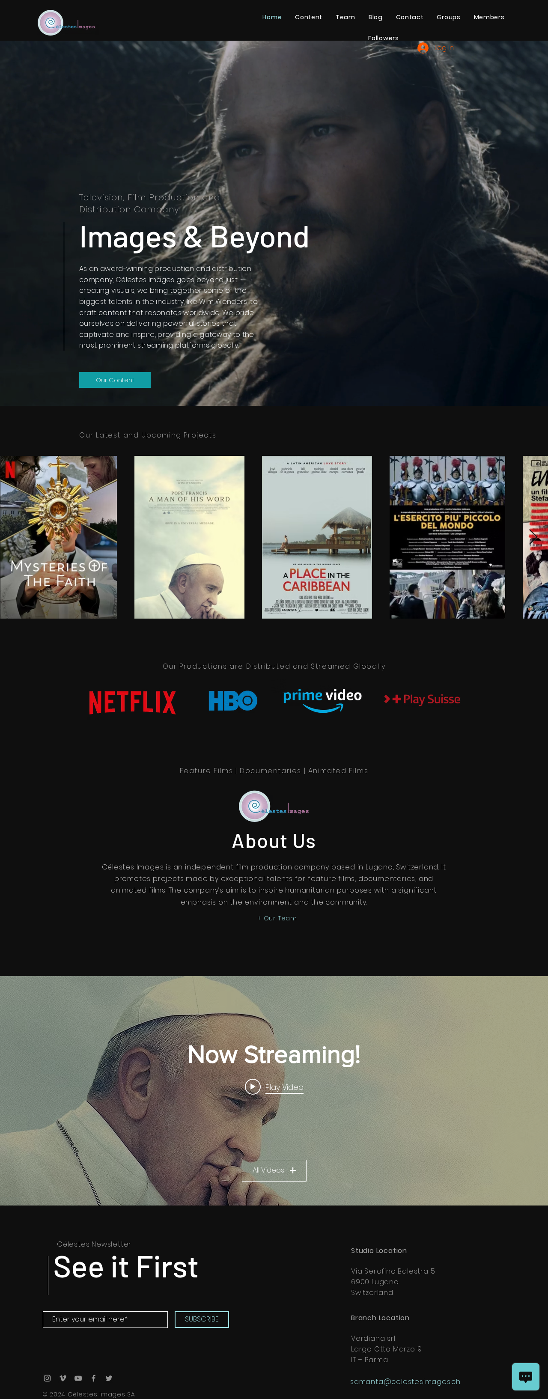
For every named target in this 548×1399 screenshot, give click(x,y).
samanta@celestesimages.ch (405, 1382)
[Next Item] (533, 537)
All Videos (268, 1170)
